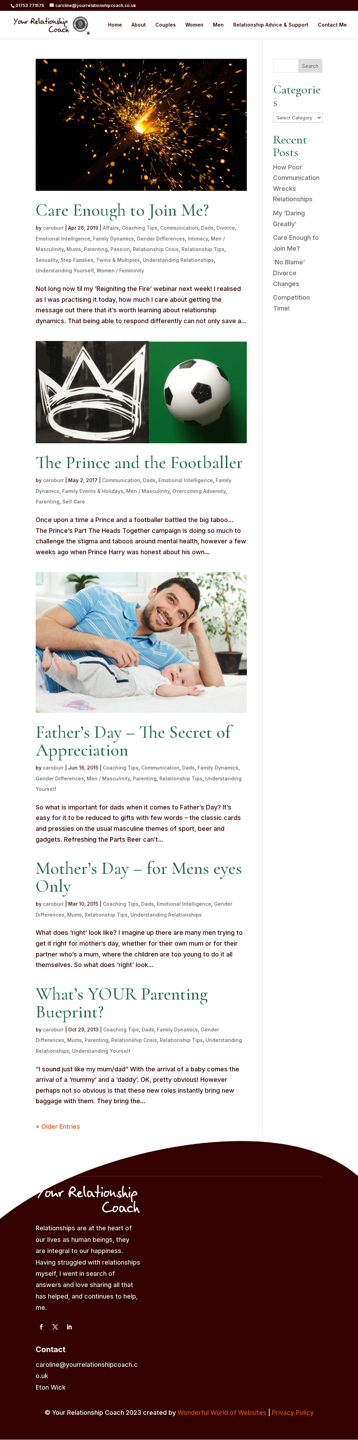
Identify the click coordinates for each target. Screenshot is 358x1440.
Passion (120, 249)
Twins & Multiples (118, 260)
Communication (179, 228)
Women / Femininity (120, 270)
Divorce (225, 228)
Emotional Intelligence (63, 239)
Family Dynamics (113, 239)
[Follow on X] (55, 1327)
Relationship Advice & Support (270, 25)
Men (218, 25)
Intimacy (198, 239)
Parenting (96, 249)
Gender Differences (161, 239)
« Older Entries (58, 1126)
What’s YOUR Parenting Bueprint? (122, 1003)
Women (194, 25)
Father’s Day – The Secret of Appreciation (133, 741)
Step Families (76, 260)
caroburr (53, 228)
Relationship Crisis (156, 249)
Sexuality (47, 260)
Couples (165, 25)
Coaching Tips (139, 228)
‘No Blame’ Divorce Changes (289, 272)
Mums (73, 249)
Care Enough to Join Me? (122, 210)
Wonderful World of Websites (222, 1412)
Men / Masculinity (148, 491)
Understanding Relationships (178, 260)
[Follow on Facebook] (41, 1327)
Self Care (73, 502)
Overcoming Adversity (198, 491)
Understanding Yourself (65, 270)
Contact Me (332, 25)
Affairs (111, 228)
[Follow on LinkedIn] (69, 1327)
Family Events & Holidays (92, 491)
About (138, 25)
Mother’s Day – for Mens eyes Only (139, 877)
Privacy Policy (293, 1412)
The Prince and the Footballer (139, 462)
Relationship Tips (202, 249)
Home (115, 25)
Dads (207, 228)
